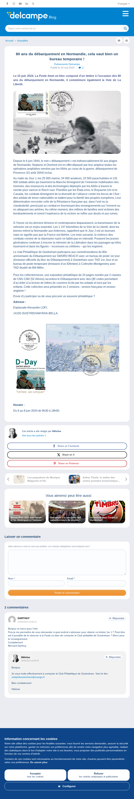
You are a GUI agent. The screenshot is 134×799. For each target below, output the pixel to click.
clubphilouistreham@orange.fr (28, 677)
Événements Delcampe (67, 64)
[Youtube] (20, 3)
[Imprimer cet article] (127, 40)
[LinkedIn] (26, 3)
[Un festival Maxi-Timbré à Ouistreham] (106, 521)
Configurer (69, 786)
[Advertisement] (67, 717)
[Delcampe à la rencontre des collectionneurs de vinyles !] (67, 521)
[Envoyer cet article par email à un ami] (119, 40)
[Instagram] (14, 3)
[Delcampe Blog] (39, 16)
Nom (11, 578)
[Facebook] (7, 3)
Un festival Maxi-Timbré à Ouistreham (103, 518)
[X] (33, 3)
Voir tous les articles (33, 435)
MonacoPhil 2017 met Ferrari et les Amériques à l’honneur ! (27, 518)
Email (71, 578)
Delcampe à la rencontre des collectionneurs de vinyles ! (65, 518)
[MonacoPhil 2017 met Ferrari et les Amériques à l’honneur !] (27, 521)
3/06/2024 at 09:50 (30, 660)
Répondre (118, 618)
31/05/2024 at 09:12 (27, 622)
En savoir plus (38, 762)
